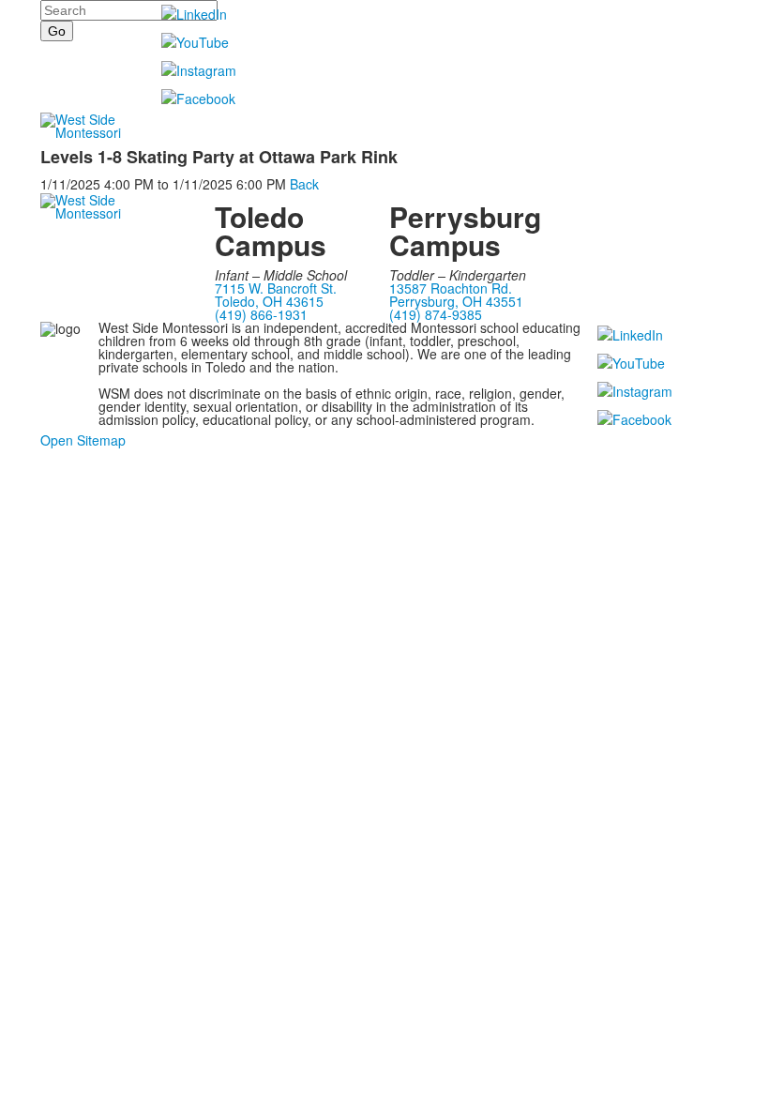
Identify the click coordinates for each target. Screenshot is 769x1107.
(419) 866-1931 (261, 314)
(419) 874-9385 (435, 314)
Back (304, 183)
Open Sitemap (83, 440)
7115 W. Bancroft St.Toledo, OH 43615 (276, 295)
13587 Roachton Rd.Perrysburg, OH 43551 (456, 295)
